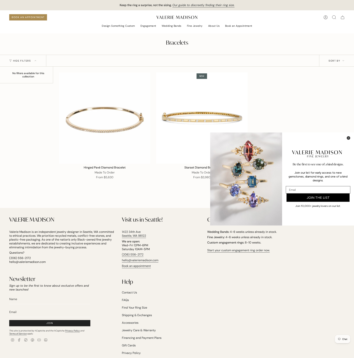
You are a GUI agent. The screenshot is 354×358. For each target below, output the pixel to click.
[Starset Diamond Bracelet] (201, 118)
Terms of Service (18, 333)
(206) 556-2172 (132, 254)
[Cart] (342, 17)
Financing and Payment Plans (142, 338)
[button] (118, 26)
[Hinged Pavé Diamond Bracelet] (104, 118)
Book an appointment (136, 266)
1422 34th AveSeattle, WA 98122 (134, 234)
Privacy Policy (72, 330)
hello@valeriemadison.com (140, 260)
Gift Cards (129, 345)
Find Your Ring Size (134, 308)
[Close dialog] (348, 138)
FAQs (125, 300)
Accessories (130, 323)
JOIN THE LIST (318, 198)
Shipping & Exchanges (137, 315)
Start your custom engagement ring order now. (238, 250)
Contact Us (129, 292)
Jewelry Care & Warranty (139, 330)
